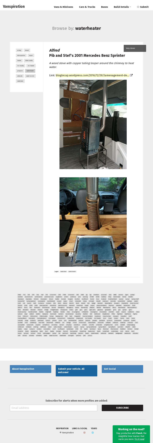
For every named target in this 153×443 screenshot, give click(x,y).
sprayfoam (111, 327)
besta (124, 297)
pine (60, 320)
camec (121, 299)
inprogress (94, 312)
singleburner (108, 325)
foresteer (25, 310)
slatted (122, 325)
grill (114, 310)
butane (103, 299)
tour (46, 331)
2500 (64, 294)
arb (79, 297)
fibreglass (70, 307)
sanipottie (21, 325)
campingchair (31, 301)
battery (104, 297)
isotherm (131, 312)
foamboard (121, 307)
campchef (21, 301)
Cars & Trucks (87, 6)
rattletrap (33, 322)
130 (29, 294)
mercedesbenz (41, 318)
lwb (71, 316)
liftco (113, 314)
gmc (86, 310)
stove (25, 329)
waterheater (30, 71)
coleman (105, 301)
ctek (34, 303)
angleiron (59, 297)
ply (65, 320)
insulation (103, 312)
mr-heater (31, 65)
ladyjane (45, 314)
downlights (108, 303)
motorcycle (79, 318)
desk (77, 303)
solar (49, 327)
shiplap (68, 325)
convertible (121, 301)
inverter (111, 312)
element (71, 305)
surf (54, 329)
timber (130, 329)
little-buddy (29, 60)
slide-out (21, 327)
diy (88, 303)
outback (32, 320)
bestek (130, 297)
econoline (53, 305)
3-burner (71, 294)
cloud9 (98, 301)
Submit (144, 6)
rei (63, 322)
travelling (83, 331)
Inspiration (62, 428)
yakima (78, 335)
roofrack (115, 322)
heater (19, 60)
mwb (110, 318)
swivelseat (70, 329)
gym (130, 310)
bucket (63, 299)
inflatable (85, 312)
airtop (19, 50)
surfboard (61, 329)
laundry (78, 314)
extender (118, 305)
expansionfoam (101, 305)
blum (51, 299)
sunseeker (47, 329)
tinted (136, 329)
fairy (25, 307)
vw (59, 333)
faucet (54, 307)
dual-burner (134, 303)
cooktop (129, 301)
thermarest (114, 329)
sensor (62, 325)
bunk (92, 299)
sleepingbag (131, 325)
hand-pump (22, 312)
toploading (34, 331)
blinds (36, 299)
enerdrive (79, 305)
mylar (116, 318)
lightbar (119, 314)
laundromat (69, 314)
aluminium (28, 297)
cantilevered (51, 301)
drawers (116, 303)
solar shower (58, 327)
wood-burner (30, 76)
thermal (105, 329)
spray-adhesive (91, 327)
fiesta (77, 307)
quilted (20, 322)
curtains (41, 303)
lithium (25, 316)
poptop (94, 320)
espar (31, 55)
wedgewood (119, 333)
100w (19, 294)
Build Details (121, 6)
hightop (55, 312)
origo (26, 320)
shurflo (91, 325)
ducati (20, 305)
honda (63, 312)
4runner (104, 294)
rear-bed (41, 322)
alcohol (20, 297)
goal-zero (92, 310)
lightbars (128, 314)
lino (19, 316)
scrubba (54, 325)
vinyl (39, 333)
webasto (19, 76)
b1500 (92, 297)
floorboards (106, 307)
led (91, 314)
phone (54, 320)
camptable (41, 301)
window (31, 335)
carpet (59, 301)
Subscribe (122, 407)
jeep (26, 314)
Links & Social (79, 428)
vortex (54, 333)
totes (41, 331)
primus (109, 320)
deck (59, 303)
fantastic (37, 307)
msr (104, 318)
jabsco (20, 314)
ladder (38, 314)
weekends (127, 333)
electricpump (62, 305)
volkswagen (46, 333)
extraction (127, 305)
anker (66, 297)
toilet (26, 331)
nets (127, 318)
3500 (82, 294)
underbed (106, 331)
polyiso (81, 320)
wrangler (71, 335)
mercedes (32, 318)
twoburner (91, 331)
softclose (43, 327)
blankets (29, 299)
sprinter (120, 327)
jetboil (32, 314)
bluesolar (44, 299)
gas (81, 310)
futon (71, 310)
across (121, 294)
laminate (53, 314)
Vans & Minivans (63, 6)
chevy (85, 301)
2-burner (53, 294)
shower (84, 325)
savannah (30, 325)
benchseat (117, 297)
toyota (52, 331)
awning (85, 297)
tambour (92, 329)
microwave (52, 318)
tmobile (20, 331)
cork (19, 303)
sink (116, 325)
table (85, 329)
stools (20, 329)
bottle (57, 299)
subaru (32, 329)
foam (114, 307)
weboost (110, 333)
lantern (61, 314)
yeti (84, 335)
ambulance (38, 297)
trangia (58, 331)
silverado (99, 325)
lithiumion (33, 316)
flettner (92, 307)
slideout (28, 327)
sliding (36, 327)
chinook (91, 301)
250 (59, 294)
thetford (122, 329)
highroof (48, 312)
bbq (109, 297)
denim (71, 303)
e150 (26, 305)
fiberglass (61, 307)
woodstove (20, 81)
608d (115, 294)
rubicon (130, 322)
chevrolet (78, 301)
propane (20, 71)
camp (127, 299)
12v (24, 294)
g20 (76, 310)
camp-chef (135, 299)
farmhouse (45, 307)
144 (38, 294)
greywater (108, 310)
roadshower (91, 322)
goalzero (100, 310)
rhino (74, 322)
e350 (36, 305)
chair (71, 301)
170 (47, 294)
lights (135, 314)
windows (39, 335)
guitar (125, 310)
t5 (81, 329)
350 (77, 294)
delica (65, 303)
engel (86, 305)
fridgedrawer (54, 310)
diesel (27, 50)
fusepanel (64, 310)
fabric (20, 307)
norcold (20, 320)
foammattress (132, 307)
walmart (65, 333)
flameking (84, 307)
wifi (19, 335)
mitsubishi (61, 318)
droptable (125, 303)
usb (121, 331)
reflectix (57, 322)
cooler (136, 301)
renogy (69, 322)
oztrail (48, 320)
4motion (96, 294)
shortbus (77, 325)
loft (66, 316)
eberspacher (21, 55)
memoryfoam (22, 318)
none (133, 318)
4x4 (110, 294)
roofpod (108, 322)
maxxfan (123, 316)
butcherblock (112, 299)
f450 (133, 305)
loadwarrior (59, 316)
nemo (122, 318)
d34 (54, 303)
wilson (25, 335)
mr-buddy (20, 65)
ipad (117, 312)
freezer (40, 310)
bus (97, 299)
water (87, 333)
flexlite (99, 307)
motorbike (71, 318)
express (111, 305)
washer (80, 333)
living (51, 316)
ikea (68, 312)
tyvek (98, 331)
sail (136, 322)
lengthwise (106, 314)
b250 (97, 297)
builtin (77, 299)
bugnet (70, 299)
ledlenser (97, 314)
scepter (38, 325)
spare (76, 327)
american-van (49, 297)
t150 (77, 329)
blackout (20, 299)
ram (26, 322)
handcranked (33, 312)
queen (133, 320)
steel (133, 327)
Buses (104, 6)
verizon (26, 333)
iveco (137, 312)
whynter (135, 333)
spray (82, 327)
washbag (73, 333)
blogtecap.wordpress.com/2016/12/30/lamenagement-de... (92, 75)
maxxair (115, 316)
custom (48, 303)
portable (102, 320)
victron (33, 333)
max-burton (107, 316)
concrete (113, 301)
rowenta (122, 322)
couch (29, 303)
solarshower (68, 327)
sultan (39, 329)
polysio (88, 320)
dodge (93, 303)
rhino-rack (82, 322)
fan (31, 307)
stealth (128, 327)
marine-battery (87, 316)
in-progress (75, 312)
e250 (31, 305)
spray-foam (102, 327)
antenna (73, 297)
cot (24, 303)
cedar (65, 301)
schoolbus (46, 325)
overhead (40, 320)
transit (65, 331)
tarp (99, 329)
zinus (90, 335)
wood (45, 335)
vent (132, 331)
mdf (130, 316)
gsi (119, 310)
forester (33, 310)
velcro (127, 331)
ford (19, 310)
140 (33, 294)
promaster (118, 320)
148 (42, 294)
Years (94, 428)
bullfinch (85, 299)
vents (19, 333)
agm (126, 294)
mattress (98, 316)
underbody (114, 331)
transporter (73, 331)
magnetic (77, 316)
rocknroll (100, 322)
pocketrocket (72, 320)
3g (86, 294)
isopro (124, 312)
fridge (46, 310)
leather (85, 314)
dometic (100, 303)
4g (90, 294)
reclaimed (50, 322)
